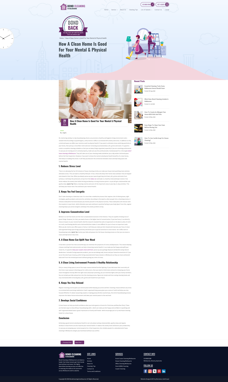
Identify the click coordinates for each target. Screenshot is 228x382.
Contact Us (158, 10)
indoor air (93, 179)
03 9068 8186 (146, 4)
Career (167, 10)
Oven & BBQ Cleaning (121, 366)
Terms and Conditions (93, 371)
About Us (123, 10)
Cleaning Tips (133, 10)
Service (113, 10)
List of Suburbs (146, 10)
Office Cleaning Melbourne (123, 363)
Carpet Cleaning (120, 369)
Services (89, 361)
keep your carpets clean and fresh (83, 250)
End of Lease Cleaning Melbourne (125, 358)
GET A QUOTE (161, 4)
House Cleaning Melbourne (123, 361)
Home (106, 10)
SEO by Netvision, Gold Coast (160, 379)
